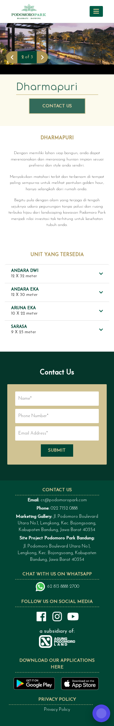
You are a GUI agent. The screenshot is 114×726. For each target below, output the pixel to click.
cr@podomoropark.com (64, 500)
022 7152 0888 (64, 508)
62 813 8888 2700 (63, 586)
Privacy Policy (57, 709)
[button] (96, 11)
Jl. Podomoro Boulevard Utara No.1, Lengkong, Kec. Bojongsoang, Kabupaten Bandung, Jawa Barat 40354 (57, 523)
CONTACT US (57, 106)
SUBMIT (57, 450)
